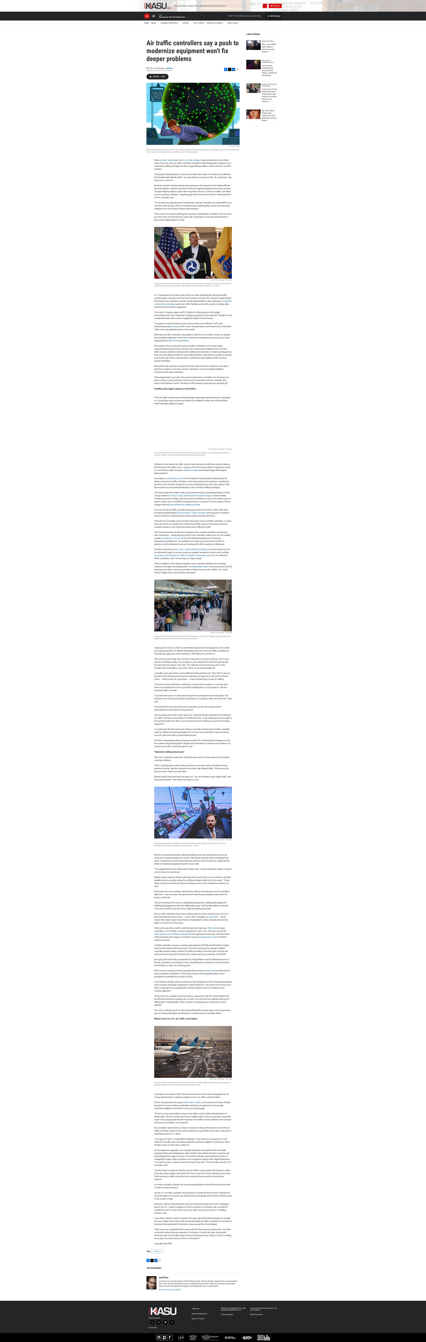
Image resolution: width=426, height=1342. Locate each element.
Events (186, 23)
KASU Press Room (256, 1314)
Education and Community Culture (268, 61)
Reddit (186, 340)
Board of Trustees (198, 1319)
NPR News (157, 1251)
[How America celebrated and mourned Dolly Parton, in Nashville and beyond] (253, 64)
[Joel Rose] (151, 1282)
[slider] (157, 16)
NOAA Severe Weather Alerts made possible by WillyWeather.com (233, 1309)
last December (211, 917)
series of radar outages (190, 160)
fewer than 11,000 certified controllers (190, 549)
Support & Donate (215, 23)
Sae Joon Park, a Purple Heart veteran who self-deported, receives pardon (269, 115)
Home (146, 23)
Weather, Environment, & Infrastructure (269, 85)
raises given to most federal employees (171, 934)
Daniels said (209, 970)
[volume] (154, 16)
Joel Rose (169, 68)
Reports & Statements (199, 1314)
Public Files (195, 1309)
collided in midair (190, 470)
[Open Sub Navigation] (158, 23)
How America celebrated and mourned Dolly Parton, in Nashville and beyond (269, 70)
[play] (147, 16)
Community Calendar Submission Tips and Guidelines (263, 1309)
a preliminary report (174, 478)
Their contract (213, 928)
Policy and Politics (267, 41)
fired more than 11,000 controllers (191, 513)
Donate (276, 6)
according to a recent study (174, 538)
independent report (200, 566)
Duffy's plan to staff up (193, 1102)
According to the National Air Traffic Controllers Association (180, 555)
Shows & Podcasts (169, 23)
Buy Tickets (199, 23)
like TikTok (173, 340)
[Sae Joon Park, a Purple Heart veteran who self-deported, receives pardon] (253, 114)
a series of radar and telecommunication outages (190, 495)
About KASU (233, 23)
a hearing (175, 326)
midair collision (167, 160)
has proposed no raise (207, 937)
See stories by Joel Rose (170, 1289)
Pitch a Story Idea (227, 1314)
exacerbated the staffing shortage (185, 504)
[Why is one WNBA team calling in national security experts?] (253, 45)
